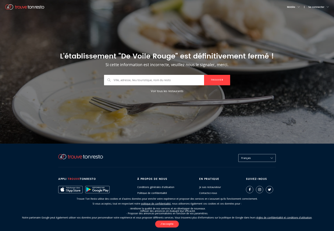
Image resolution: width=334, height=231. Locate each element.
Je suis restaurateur (210, 187)
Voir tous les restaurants (167, 91)
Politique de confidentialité (152, 193)
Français (246, 158)
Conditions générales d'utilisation (155, 187)
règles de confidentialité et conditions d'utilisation (284, 217)
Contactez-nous (208, 193)
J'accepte (167, 224)
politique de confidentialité (156, 203)
